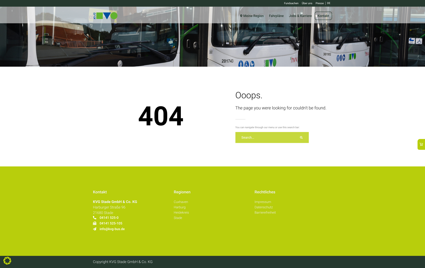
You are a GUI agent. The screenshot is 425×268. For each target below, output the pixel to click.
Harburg (180, 207)
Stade (178, 218)
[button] (7, 260)
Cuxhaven (181, 202)
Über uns (307, 3)
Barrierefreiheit (265, 212)
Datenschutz (264, 207)
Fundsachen (291, 3)
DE (328, 3)
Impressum (263, 202)
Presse (320, 3)
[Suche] (301, 137)
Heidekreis (181, 212)
